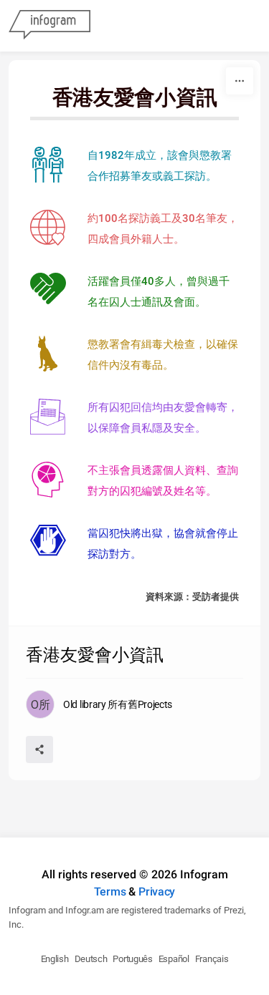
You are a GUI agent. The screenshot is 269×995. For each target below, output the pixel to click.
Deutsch (91, 958)
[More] (239, 80)
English (55, 958)
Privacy (156, 891)
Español (174, 958)
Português (132, 958)
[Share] (39, 749)
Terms (110, 891)
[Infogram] (49, 26)
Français (212, 958)
